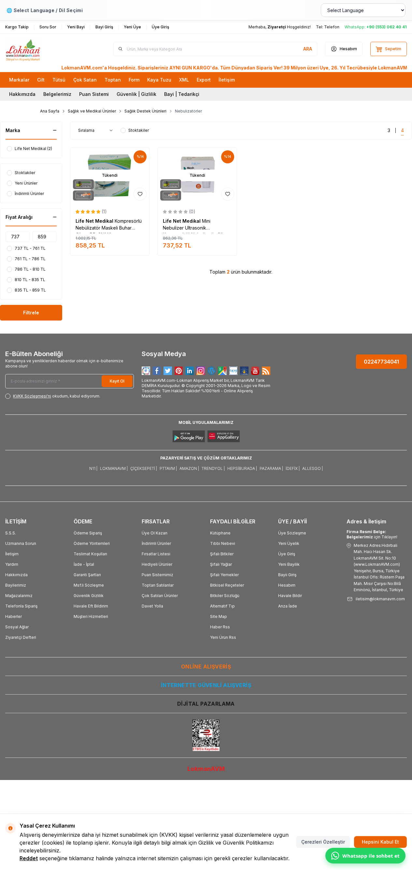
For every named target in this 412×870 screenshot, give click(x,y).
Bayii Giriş (287, 574)
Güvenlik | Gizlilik (136, 94)
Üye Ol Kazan (154, 533)
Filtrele (31, 312)
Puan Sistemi (94, 94)
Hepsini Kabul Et (380, 842)
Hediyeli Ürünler (157, 564)
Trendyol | (213, 468)
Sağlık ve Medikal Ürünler (92, 111)
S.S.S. (10, 533)
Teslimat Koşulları (90, 553)
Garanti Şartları (87, 574)
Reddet (29, 858)
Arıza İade (287, 606)
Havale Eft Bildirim (91, 606)
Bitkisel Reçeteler (227, 585)
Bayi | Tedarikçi (181, 94)
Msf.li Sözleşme (89, 585)
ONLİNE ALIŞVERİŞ (206, 666)
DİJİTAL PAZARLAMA (206, 703)
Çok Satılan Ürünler (160, 595)
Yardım (11, 564)
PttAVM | (168, 468)
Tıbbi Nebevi (222, 543)
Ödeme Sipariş (88, 533)
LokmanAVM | (114, 468)
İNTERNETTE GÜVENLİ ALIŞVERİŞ (206, 685)
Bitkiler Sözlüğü (224, 595)
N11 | (93, 468)
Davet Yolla (152, 606)
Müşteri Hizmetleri (91, 616)
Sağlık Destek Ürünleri (145, 111)
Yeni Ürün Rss (223, 637)
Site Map (218, 616)
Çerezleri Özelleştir (323, 842)
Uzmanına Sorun (20, 543)
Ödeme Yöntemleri (92, 543)
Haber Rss (220, 626)
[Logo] (44, 49)
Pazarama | (271, 468)
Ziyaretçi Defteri (20, 637)
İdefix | (293, 468)
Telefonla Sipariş (21, 606)
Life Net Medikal (95, 221)
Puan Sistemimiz (157, 574)
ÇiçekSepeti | (143, 468)
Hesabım (286, 585)
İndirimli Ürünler (156, 543)
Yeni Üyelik (288, 543)
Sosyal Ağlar (17, 626)
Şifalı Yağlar (221, 564)
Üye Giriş (286, 553)
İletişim (12, 553)
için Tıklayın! (372, 534)
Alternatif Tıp (222, 606)
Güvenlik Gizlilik (89, 595)
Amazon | (189, 468)
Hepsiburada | (242, 468)
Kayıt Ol (117, 381)
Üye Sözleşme (292, 533)
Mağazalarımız (19, 595)
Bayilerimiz (15, 585)
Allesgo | (312, 468)
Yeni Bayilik (289, 564)
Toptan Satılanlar (158, 585)
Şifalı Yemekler (224, 574)
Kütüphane (220, 533)
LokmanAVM (206, 768)
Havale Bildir (290, 595)
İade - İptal (84, 564)
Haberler (13, 616)
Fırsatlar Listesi (156, 553)
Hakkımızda (22, 94)
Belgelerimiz (57, 94)
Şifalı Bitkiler (222, 553)
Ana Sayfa (49, 111)
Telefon (331, 26)
